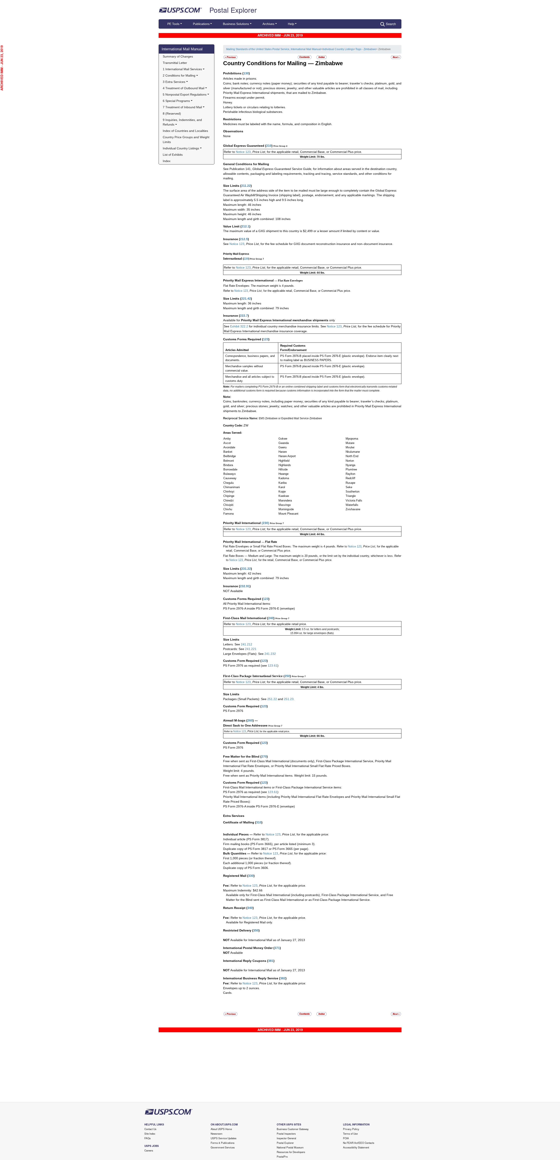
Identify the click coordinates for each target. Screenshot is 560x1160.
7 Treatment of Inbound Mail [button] (182, 107)
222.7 (244, 315)
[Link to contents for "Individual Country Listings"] (305, 57)
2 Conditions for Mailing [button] (179, 75)
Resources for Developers (291, 1152)
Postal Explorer (233, 10)
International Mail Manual (182, 49)
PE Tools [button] (173, 24)
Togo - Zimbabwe (365, 49)
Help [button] (291, 24)
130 (246, 73)
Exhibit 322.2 (239, 326)
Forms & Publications (222, 1142)
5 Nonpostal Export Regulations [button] (184, 94)
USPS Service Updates (223, 1138)
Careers (148, 1150)
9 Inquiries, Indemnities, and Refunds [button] (183, 122)
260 (250, 720)
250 (287, 676)
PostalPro (282, 1156)
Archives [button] (268, 24)
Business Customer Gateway (293, 1129)
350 (256, 930)
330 (251, 875)
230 (265, 523)
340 (250, 908)
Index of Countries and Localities (185, 131)
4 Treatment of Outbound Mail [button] (183, 88)
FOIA (346, 1138)
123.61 (272, 665)
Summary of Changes (178, 56)
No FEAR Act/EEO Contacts (358, 1142)
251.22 (272, 699)
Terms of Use (350, 1133)
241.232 (270, 653)
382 (282, 978)
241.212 (246, 644)
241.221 (250, 649)
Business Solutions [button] (236, 24)
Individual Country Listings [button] (181, 148)
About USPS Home (221, 1129)
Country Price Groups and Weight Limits (186, 139)
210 (268, 145)
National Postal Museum (290, 1147)
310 (258, 822)
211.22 (246, 185)
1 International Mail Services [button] (182, 69)
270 (264, 756)
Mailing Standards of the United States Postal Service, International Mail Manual (273, 49)
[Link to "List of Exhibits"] (396, 57)
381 (270, 961)
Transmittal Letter (175, 63)
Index (166, 161)
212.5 (244, 239)
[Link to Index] (322, 57)
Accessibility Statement (356, 1147)
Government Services (223, 1147)
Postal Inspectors (286, 1133)
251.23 (289, 699)
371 (277, 948)
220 (246, 258)
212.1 (245, 226)
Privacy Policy (351, 1129)
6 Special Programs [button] (176, 101)
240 (270, 618)
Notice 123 (243, 152)
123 (265, 339)
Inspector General (286, 1138)
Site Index (149, 1133)
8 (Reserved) (172, 113)
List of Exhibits (173, 154)
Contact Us (150, 1129)
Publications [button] (201, 24)
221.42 (246, 298)
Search (391, 23)
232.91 (245, 586)
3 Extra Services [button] (174, 82)
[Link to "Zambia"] (230, 57)
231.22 (246, 568)
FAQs (147, 1138)
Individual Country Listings (338, 49)
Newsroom (216, 1133)
